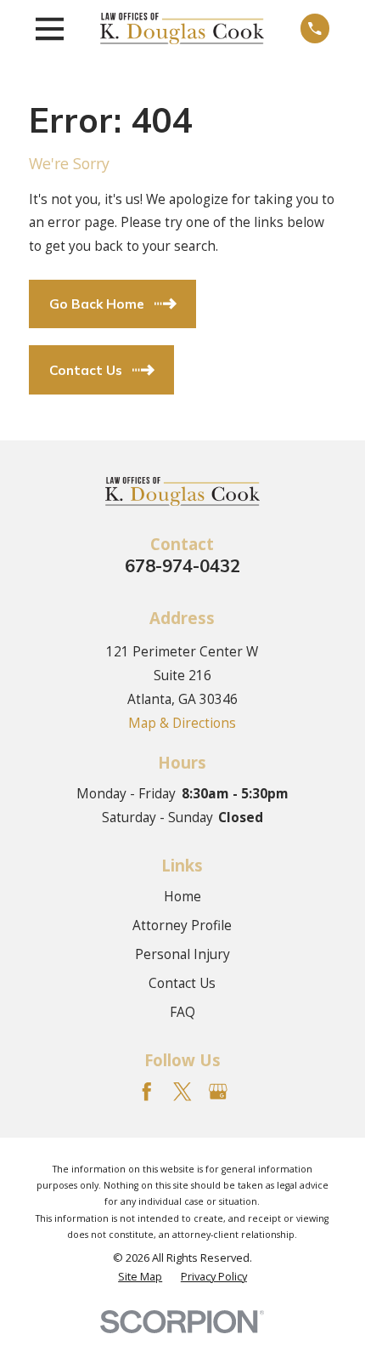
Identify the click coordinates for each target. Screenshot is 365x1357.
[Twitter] (182, 1091)
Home (182, 896)
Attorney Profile (182, 925)
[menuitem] (140, 1276)
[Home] (182, 28)
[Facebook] (147, 1091)
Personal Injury (182, 954)
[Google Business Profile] (218, 1091)
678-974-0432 (182, 565)
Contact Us (182, 983)
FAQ (182, 1011)
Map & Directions (182, 722)
